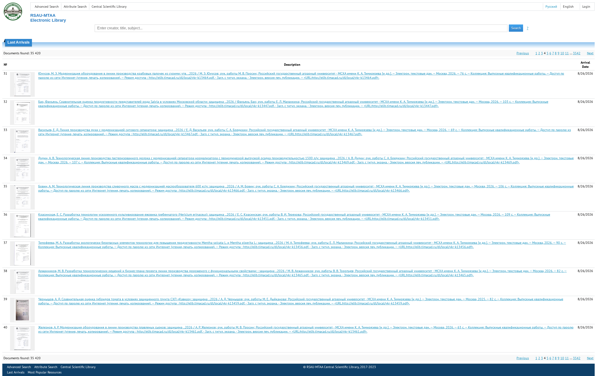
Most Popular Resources (45, 372)
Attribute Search (75, 6)
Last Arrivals (15, 372)
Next (590, 53)
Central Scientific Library (109, 6)
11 (567, 53)
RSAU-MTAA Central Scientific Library (333, 367)
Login (586, 6)
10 (562, 53)
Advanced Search (47, 6)
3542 (576, 53)
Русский (551, 6)
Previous (523, 53)
